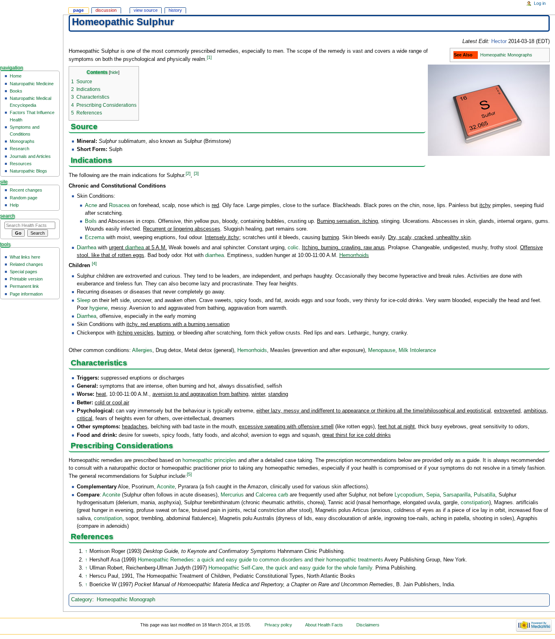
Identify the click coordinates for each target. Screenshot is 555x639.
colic (293, 247)
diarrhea (134, 247)
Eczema (94, 237)
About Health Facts (324, 624)
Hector (499, 41)
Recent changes (26, 190)
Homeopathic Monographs (506, 54)
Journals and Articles (30, 156)
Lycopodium (409, 495)
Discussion (106, 10)
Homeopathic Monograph (126, 599)
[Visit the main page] (31, 31)
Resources (21, 163)
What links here (25, 257)
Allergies (142, 350)
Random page (23, 197)
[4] (94, 263)
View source (146, 10)
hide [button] (114, 72)
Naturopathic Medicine (32, 83)
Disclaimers (367, 624)
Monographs (22, 141)
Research (19, 148)
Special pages (23, 271)
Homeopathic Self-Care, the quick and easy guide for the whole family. (291, 568)
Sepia (433, 495)
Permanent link (24, 286)
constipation (475, 502)
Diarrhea (86, 247)
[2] (188, 173)
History (175, 10)
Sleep (83, 300)
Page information (26, 293)
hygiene (98, 308)
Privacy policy (278, 624)
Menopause (381, 350)
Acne (91, 205)
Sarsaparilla (456, 495)
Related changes (26, 264)
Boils (91, 221)
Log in (540, 3)
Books (16, 91)
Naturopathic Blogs (28, 170)
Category (81, 599)
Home (16, 75)
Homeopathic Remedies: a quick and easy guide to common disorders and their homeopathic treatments (260, 560)
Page (78, 10)
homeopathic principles (209, 460)
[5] (189, 474)
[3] (196, 173)
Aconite (166, 487)
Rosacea (119, 205)
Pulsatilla (484, 495)
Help (14, 205)
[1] (209, 57)
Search (7, 216)
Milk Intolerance (417, 350)
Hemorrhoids (354, 255)
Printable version (26, 278)
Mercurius (232, 495)
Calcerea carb (272, 495)
